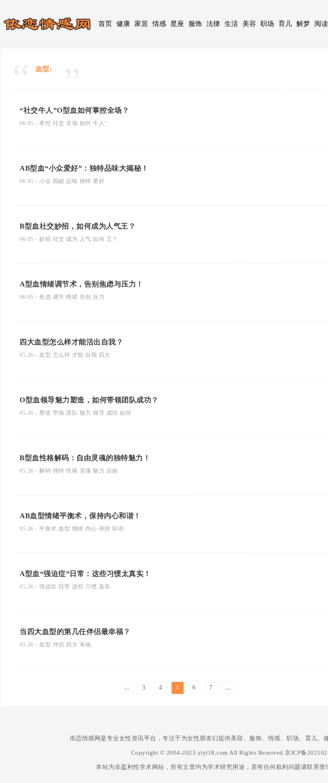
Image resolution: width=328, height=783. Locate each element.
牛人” (100, 123)
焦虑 (45, 297)
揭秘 (58, 181)
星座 (177, 24)
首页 (105, 24)
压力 (98, 297)
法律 (213, 24)
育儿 (285, 24)
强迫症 (48, 587)
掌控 (45, 123)
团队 (72, 413)
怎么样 (61, 355)
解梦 (303, 24)
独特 (85, 181)
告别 (85, 297)
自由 (112, 471)
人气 (85, 239)
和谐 (118, 529)
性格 (72, 471)
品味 (72, 181)
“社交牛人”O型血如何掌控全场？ (74, 110)
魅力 (85, 413)
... (127, 687)
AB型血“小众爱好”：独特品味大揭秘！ (84, 168)
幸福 (85, 645)
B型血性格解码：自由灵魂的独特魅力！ (85, 458)
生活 (231, 24)
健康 (123, 24)
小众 (45, 181)
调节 (58, 297)
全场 (72, 123)
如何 (85, 123)
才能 (78, 355)
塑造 (45, 413)
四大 (104, 355)
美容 (249, 24)
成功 (112, 413)
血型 (45, 355)
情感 (159, 24)
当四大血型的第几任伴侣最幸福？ (75, 632)
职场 (267, 24)
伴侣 (58, 645)
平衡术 (48, 529)
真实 (104, 587)
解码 (45, 471)
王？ (112, 239)
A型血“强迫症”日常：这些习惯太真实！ (85, 574)
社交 (58, 123)
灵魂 (85, 471)
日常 (64, 587)
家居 (141, 24)
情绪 (72, 297)
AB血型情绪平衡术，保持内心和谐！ (80, 516)
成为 (72, 239)
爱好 (98, 181)
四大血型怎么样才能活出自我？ (71, 342)
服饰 (195, 24)
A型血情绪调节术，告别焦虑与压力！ (82, 284)
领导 (98, 413)
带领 (58, 413)
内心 (91, 529)
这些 (78, 587)
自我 (91, 355)
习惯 (91, 587)
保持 (104, 529)
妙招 (45, 239)
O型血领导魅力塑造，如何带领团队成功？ (89, 400)
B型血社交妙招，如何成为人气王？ (78, 226)
